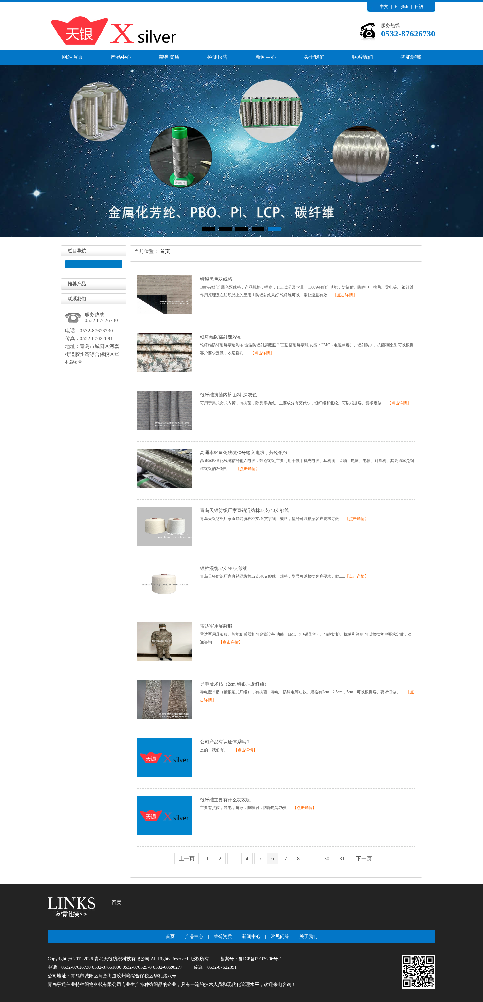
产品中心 (120, 57)
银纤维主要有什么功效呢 (225, 799)
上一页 (187, 858)
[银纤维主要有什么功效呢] (164, 833)
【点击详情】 (345, 295)
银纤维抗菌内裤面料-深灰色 (228, 394)
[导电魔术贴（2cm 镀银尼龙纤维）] (164, 717)
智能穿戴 (410, 57)
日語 (419, 6)
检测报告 (217, 57)
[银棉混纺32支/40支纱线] (164, 602)
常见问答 (279, 936)
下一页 (364, 858)
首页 (165, 251)
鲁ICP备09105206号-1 (260, 958)
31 (342, 858)
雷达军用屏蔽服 (216, 626)
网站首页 (72, 57)
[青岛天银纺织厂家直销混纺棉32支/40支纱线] (164, 544)
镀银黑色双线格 (216, 279)
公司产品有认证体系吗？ (225, 741)
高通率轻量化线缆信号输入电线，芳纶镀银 (244, 452)
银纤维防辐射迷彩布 (221, 337)
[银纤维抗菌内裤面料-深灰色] (164, 428)
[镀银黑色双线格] (164, 313)
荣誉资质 (169, 57)
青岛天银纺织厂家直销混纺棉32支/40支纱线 (244, 510)
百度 (116, 902)
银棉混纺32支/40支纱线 (223, 568)
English (401, 6)
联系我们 (362, 57)
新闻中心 (265, 57)
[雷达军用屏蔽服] (164, 660)
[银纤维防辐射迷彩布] (164, 370)
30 (326, 858)
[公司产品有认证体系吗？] (164, 775)
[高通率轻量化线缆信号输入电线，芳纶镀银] (164, 486)
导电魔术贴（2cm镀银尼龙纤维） (234, 684)
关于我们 (314, 57)
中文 (384, 6)
